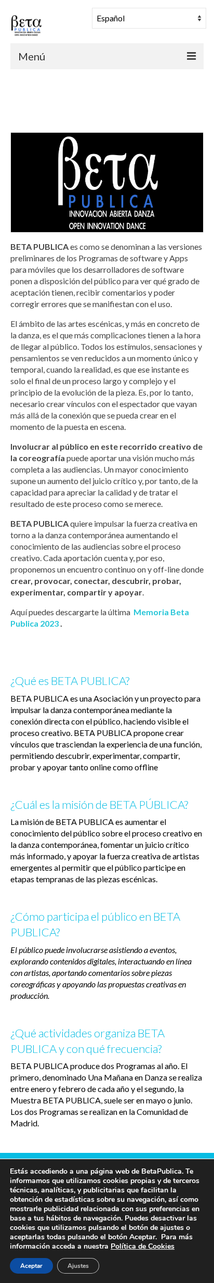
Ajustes (78, 1266)
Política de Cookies (143, 1246)
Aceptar (31, 1266)
